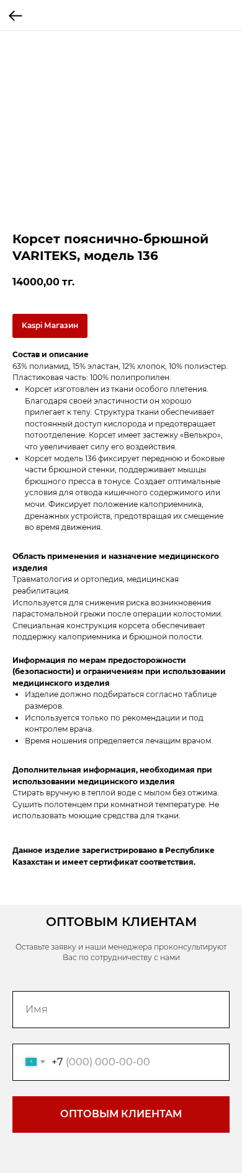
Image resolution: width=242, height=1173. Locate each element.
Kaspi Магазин (50, 325)
